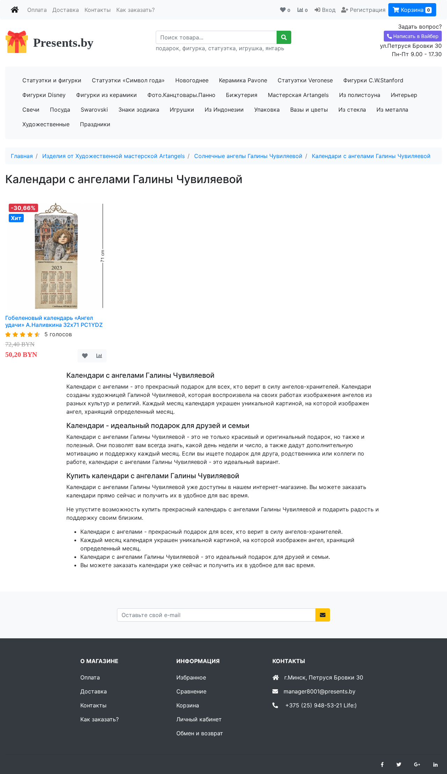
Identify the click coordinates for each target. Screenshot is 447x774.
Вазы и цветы (309, 109)
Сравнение (191, 691)
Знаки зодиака (138, 109)
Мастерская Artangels (298, 94)
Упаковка (267, 109)
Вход (329, 9)
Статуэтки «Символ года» (128, 80)
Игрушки (182, 109)
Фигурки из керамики (106, 94)
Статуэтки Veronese (305, 80)
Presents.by (63, 43)
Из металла (392, 109)
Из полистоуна (359, 94)
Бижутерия (241, 94)
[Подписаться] (322, 615)
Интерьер (404, 94)
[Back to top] (431, 741)
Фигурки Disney (44, 94)
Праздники (95, 124)
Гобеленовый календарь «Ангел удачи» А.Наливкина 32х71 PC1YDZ (54, 321)
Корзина (414, 9)
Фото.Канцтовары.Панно (181, 94)
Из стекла (352, 109)
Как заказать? (135, 9)
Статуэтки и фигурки (51, 80)
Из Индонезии (224, 109)
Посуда (60, 109)
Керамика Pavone (243, 80)
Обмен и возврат (199, 733)
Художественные (45, 124)
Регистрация (368, 9)
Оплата (37, 9)
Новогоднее (191, 80)
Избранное (191, 677)
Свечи (30, 109)
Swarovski (94, 109)
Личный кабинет (199, 719)
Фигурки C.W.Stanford (373, 80)
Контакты (98, 9)
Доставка (65, 9)
